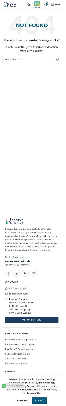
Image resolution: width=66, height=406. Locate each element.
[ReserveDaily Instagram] (17, 273)
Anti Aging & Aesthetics (16, 358)
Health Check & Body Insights (19, 344)
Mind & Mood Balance (16, 363)
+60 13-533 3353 (17, 288)
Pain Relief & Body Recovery (19, 349)
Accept (39, 400)
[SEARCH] (57, 59)
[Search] (29, 5)
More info (23, 400)
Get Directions (31, 319)
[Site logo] (9, 4)
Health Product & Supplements (20, 339)
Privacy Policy (50, 389)
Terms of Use (34, 393)
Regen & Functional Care (17, 353)
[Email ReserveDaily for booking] (33, 273)
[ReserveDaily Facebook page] (8, 273)
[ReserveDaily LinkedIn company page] (25, 273)
